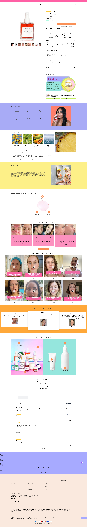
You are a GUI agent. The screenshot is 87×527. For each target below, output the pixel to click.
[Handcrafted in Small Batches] (25, 372)
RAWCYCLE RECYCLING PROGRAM (16, 485)
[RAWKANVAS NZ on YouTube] (15, 501)
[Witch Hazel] (42, 196)
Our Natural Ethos (49, 31)
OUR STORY (13, 480)
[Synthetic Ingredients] (52, 359)
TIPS (28, 486)
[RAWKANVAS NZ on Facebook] (13, 501)
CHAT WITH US (53, 98)
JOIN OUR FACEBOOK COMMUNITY (16, 488)
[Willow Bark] (49, 212)
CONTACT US (46, 480)
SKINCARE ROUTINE (31, 488)
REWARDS (45, 486)
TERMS (45, 488)
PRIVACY (45, 489)
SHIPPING (45, 482)
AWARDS (12, 482)
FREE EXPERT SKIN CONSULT (32, 485)
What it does (48, 48)
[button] (82, 463)
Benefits (47, 40)
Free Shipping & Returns (50, 74)
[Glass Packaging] (37, 347)
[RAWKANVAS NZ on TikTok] (18, 501)
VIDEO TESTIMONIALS (31, 482)
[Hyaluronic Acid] (37, 212)
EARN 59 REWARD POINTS (62, 26)
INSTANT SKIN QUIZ (31, 483)
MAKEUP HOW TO (30, 489)
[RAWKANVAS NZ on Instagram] (11, 501)
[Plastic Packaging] (64, 343)
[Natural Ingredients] (19, 343)
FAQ (44, 485)
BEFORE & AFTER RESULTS (32, 480)
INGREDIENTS (13, 486)
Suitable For (48, 65)
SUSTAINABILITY (13, 483)
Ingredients (48, 69)
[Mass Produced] (65, 368)
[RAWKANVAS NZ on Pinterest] (17, 501)
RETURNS (45, 483)
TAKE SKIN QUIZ (68, 98)
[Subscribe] (24, 498)
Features (47, 67)
